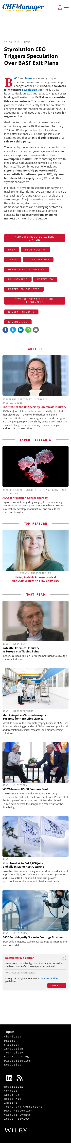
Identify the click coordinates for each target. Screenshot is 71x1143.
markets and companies (26, 269)
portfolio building (23, 289)
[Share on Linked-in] (21, 330)
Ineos (28, 78)
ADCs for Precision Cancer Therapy (25, 498)
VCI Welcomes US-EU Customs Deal (25, 789)
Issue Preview (16, 1118)
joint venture (38, 259)
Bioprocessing (23, 711)
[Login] (60, 7)
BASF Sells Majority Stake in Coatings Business (33, 937)
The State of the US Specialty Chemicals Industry (34, 407)
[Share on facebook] (5, 330)
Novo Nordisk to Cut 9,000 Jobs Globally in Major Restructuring (23, 864)
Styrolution (29, 90)
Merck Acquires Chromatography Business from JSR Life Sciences (24, 717)
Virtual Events (17, 1114)
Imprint (11, 1102)
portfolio (45, 279)
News (27, 42)
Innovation (13, 1048)
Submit (57, 985)
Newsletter (13, 1086)
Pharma (10, 1040)
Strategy (19, 643)
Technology (13, 1052)
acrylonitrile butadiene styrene (35, 238)
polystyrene (17, 279)
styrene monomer (21, 311)
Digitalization (17, 1060)
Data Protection (18, 1110)
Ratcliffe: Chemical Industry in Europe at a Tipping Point (20, 649)
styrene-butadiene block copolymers (35, 300)
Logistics (12, 1064)
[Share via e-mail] (36, 330)
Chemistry (20, 785)
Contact (11, 1090)
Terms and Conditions (23, 1106)
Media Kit (12, 1098)
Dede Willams (35, 249)
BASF (16, 78)
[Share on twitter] (13, 330)
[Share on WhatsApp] (28, 330)
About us (11, 1094)
